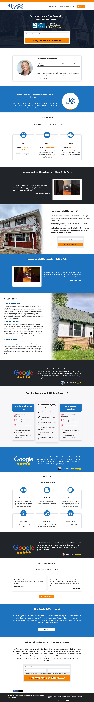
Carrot (67, 700)
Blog (15, 697)
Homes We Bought (53, 6)
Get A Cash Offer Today (13, 695)
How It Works (62, 6)
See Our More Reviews (46, 597)
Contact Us (20, 695)
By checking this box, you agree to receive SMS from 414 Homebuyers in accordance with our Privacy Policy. (46, 673)
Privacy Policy (11, 697)
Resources (41, 695)
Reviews (74, 6)
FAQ (31, 695)
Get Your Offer (81, 6)
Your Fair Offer (73, 147)
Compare (68, 6)
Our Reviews (50, 147)
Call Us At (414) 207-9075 (46, 630)
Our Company (36, 695)
